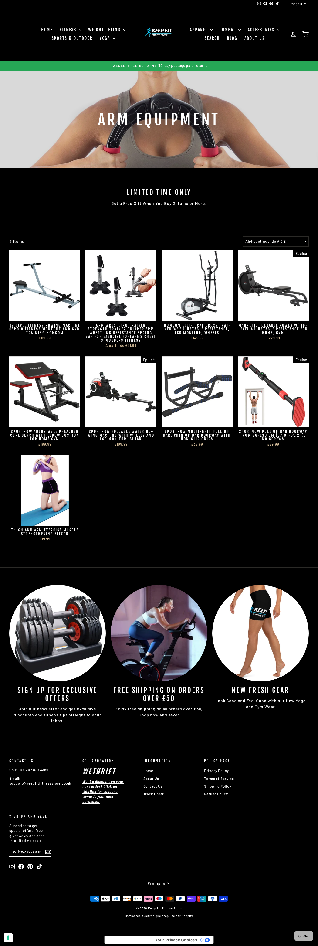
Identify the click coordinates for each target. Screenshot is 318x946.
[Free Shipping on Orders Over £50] (159, 633)
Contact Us (152, 786)
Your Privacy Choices (176, 940)
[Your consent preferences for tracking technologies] (8, 937)
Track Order (153, 794)
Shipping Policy (217, 786)
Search (212, 38)
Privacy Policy (216, 771)
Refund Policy (216, 794)
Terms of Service (219, 778)
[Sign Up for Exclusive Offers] (57, 633)
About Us (254, 38)
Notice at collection (127, 940)
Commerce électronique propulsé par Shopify (159, 916)
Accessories (262, 29)
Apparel (199, 29)
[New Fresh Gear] (260, 633)
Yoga (106, 38)
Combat (228, 29)
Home (47, 29)
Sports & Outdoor (72, 38)
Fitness (69, 29)
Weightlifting (105, 29)
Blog (232, 38)
